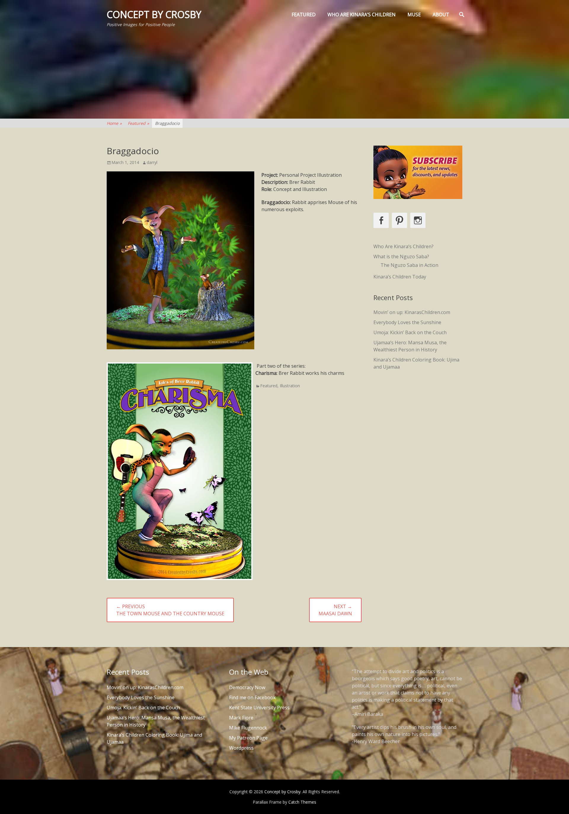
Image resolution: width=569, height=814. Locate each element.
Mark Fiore (241, 717)
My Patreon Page (248, 738)
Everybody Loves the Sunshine (407, 322)
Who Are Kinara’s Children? (403, 246)
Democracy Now (247, 687)
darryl (152, 162)
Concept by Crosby (154, 14)
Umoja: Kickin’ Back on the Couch (410, 332)
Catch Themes (302, 802)
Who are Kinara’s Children (361, 14)
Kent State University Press (259, 707)
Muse (414, 14)
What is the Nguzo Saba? (401, 256)
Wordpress (241, 748)
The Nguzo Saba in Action (409, 265)
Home (114, 123)
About (441, 14)
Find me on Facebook (252, 697)
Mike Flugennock (248, 727)
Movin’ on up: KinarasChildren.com (411, 312)
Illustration (290, 385)
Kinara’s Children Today (399, 276)
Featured (304, 14)
